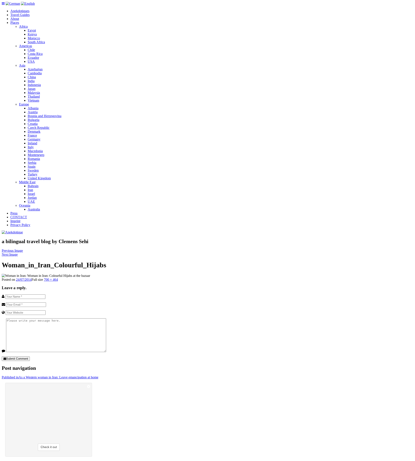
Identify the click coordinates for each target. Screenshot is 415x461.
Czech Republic (38, 127)
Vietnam (33, 100)
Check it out (49, 447)
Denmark (34, 131)
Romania (34, 159)
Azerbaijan (35, 69)
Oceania (24, 205)
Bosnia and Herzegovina (44, 116)
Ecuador (33, 57)
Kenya (32, 34)
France (32, 135)
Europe (24, 104)
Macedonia (35, 151)
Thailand (34, 96)
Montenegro (36, 155)
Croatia (33, 124)
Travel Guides (20, 15)
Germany (34, 139)
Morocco (34, 38)
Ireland (32, 143)
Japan (31, 89)
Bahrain (33, 186)
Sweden (33, 170)
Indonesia (34, 85)
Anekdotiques (19, 11)
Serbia (32, 162)
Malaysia (34, 92)
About (14, 19)
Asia (22, 65)
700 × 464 (51, 279)
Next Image (10, 254)
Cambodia (35, 73)
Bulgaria (33, 120)
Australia (34, 209)
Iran (30, 190)
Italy (31, 147)
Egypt (32, 30)
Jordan (32, 197)
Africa (23, 26)
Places (14, 22)
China (32, 77)
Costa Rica (35, 54)
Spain (31, 166)
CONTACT (18, 217)
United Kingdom (39, 178)
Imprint (15, 221)
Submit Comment (17, 358)
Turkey (32, 174)
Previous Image (12, 250)
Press (14, 213)
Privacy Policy (20, 225)
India (31, 81)
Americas (25, 46)
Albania (33, 108)
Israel (31, 194)
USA (31, 61)
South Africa (36, 42)
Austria (33, 112)
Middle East (27, 182)
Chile (31, 50)
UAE (31, 201)
